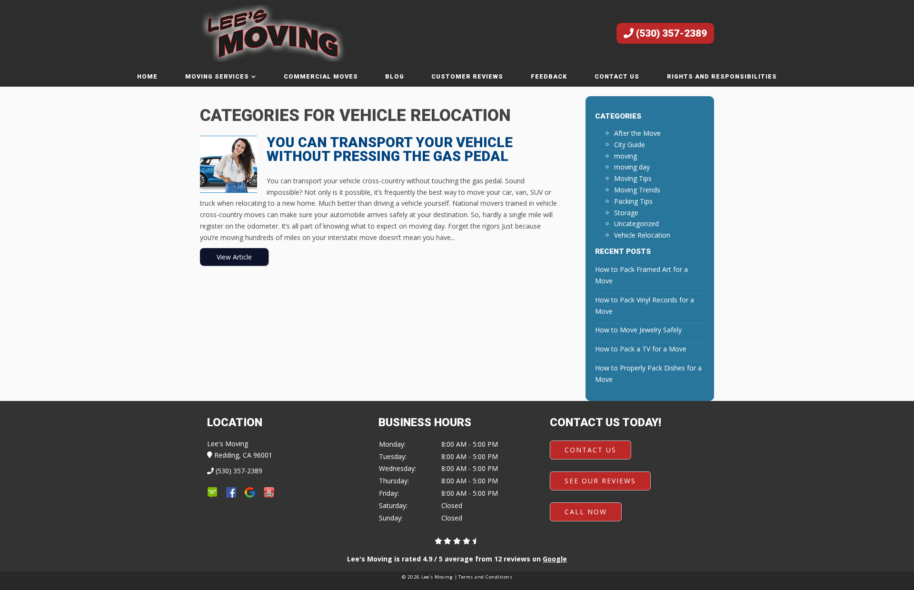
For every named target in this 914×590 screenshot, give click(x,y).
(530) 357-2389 (670, 33)
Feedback (549, 76)
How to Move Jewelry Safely (638, 329)
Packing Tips (633, 201)
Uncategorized (636, 223)
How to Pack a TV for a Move (640, 348)
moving (625, 155)
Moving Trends (637, 189)
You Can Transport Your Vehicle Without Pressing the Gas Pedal (390, 149)
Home (147, 76)
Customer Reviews (467, 76)
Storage (626, 212)
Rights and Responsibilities (722, 76)
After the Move (637, 133)
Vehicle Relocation (642, 235)
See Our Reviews (600, 480)
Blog (394, 76)
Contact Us (617, 76)
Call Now (586, 511)
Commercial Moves (321, 76)
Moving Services (217, 76)
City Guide (629, 144)
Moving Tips (633, 178)
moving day (632, 166)
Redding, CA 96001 (242, 455)
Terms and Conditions (485, 577)
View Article (234, 256)
